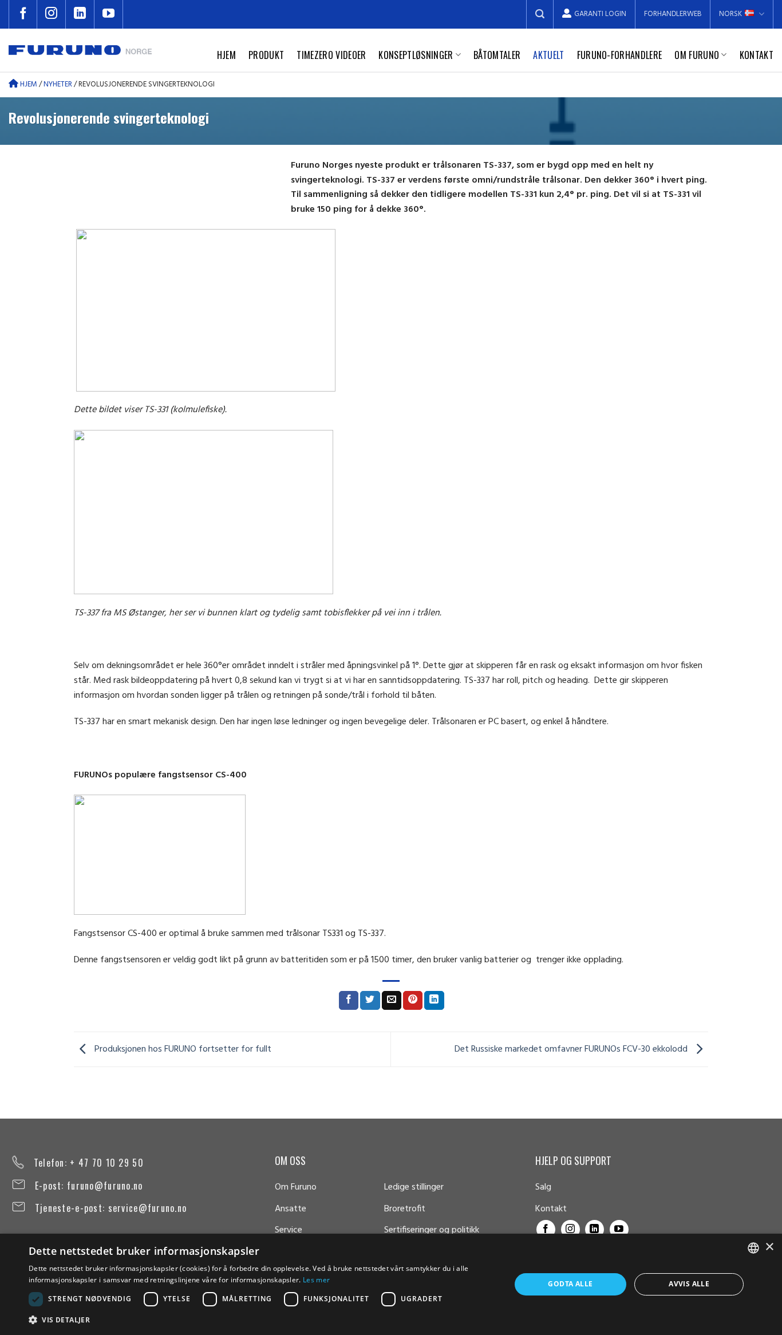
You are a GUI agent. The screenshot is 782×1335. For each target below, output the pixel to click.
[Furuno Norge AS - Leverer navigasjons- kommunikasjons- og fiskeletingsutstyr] (80, 49)
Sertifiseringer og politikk (431, 1230)
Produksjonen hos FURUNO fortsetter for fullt (181, 1049)
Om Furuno (696, 55)
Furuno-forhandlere (619, 55)
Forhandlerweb (672, 14)
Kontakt (756, 55)
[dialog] (391, 1284)
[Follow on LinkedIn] (80, 14)
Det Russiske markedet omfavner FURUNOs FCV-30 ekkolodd (572, 1049)
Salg (543, 1187)
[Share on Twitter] (370, 1000)
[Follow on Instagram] (51, 14)
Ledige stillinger (414, 1187)
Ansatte (290, 1209)
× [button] (769, 1247)
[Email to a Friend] (391, 1000)
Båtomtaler (496, 55)
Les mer (316, 1280)
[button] (262, 1319)
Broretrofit (404, 1209)
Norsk (730, 14)
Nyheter (58, 84)
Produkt (266, 55)
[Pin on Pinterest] (412, 1000)
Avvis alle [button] (689, 1284)
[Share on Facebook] (348, 1000)
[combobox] (753, 1248)
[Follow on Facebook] (23, 14)
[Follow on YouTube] (108, 14)
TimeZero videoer (331, 55)
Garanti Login (600, 14)
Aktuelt (548, 55)
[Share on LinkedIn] (434, 1000)
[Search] (540, 14)
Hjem (226, 55)
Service (288, 1230)
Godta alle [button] (570, 1284)
